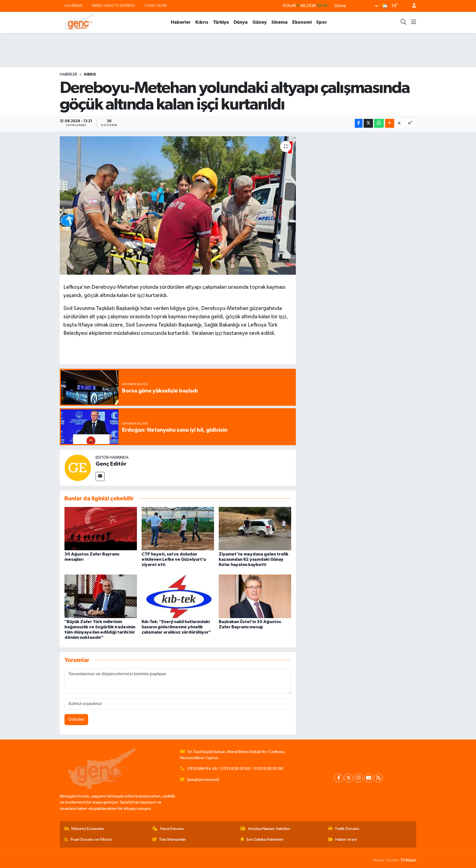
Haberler (181, 22)
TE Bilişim (408, 860)
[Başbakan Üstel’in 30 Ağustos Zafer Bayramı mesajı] (255, 596)
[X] (348, 777)
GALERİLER (73, 6)
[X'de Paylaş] (368, 123)
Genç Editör (111, 464)
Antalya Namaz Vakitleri (269, 829)
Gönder (76, 719)
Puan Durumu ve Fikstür (91, 839)
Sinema (279, 22)
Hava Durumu (172, 829)
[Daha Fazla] (389, 123)
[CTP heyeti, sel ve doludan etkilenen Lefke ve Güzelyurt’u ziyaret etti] (178, 528)
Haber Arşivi (346, 839)
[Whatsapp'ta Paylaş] (379, 123)
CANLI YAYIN (155, 6)
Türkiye (221, 22)
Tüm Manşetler (172, 839)
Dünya (241, 22)
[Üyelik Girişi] (411, 6)
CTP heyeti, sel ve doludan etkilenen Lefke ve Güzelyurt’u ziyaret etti (174, 559)
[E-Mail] (100, 476)
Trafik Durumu (347, 829)
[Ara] (403, 22)
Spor (321, 22)
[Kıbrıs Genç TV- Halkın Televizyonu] (80, 22)
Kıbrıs (201, 22)
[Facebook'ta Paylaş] (359, 123)
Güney (259, 22)
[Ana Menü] (413, 22)
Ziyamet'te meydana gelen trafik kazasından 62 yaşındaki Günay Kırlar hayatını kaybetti (253, 559)
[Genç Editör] (77, 467)
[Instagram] (358, 777)
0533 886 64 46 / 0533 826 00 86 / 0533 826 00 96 (235, 768)
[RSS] (378, 777)
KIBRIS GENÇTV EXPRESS (113, 6)
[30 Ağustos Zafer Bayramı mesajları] (100, 528)
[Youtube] (368, 777)
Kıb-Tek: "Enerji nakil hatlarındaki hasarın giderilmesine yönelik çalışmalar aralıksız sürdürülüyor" (176, 626)
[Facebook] (338, 777)
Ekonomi (302, 22)
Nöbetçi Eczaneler (87, 829)
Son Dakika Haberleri (264, 839)
